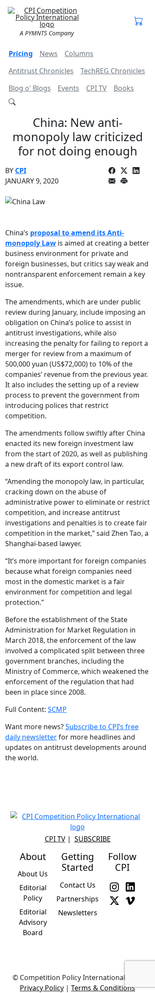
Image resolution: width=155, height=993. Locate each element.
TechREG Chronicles (113, 71)
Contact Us (78, 885)
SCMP (57, 709)
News (49, 53)
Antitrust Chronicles (41, 71)
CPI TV (96, 88)
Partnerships (77, 899)
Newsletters (77, 912)
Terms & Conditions (103, 988)
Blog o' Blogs (30, 88)
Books (124, 88)
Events (68, 88)
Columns (79, 53)
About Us (33, 874)
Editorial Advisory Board (33, 922)
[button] (138, 21)
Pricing (21, 53)
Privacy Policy (42, 988)
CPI (20, 170)
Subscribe (92, 839)
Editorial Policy (32, 893)
